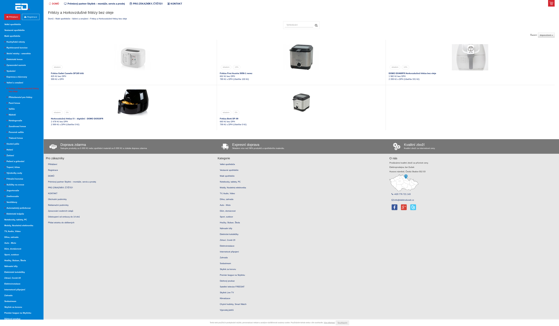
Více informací (329, 323)
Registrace (53, 170)
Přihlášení (52, 164)
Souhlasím (342, 323)
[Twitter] (413, 207)
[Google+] (403, 207)
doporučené (546, 35)
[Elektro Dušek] (22, 7)
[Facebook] (394, 207)
